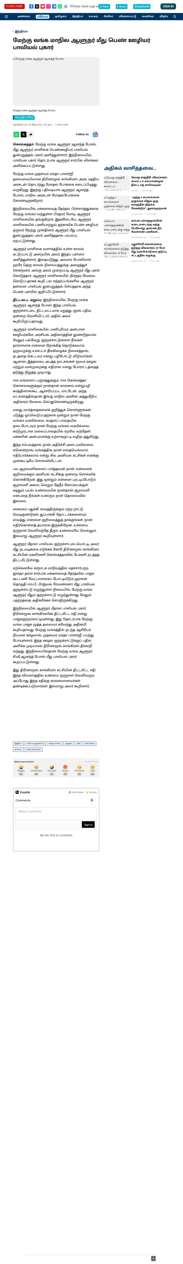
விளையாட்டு (127, 16)
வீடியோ (165, 16)
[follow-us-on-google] (95, 134)
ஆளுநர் (68, 743)
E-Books (121, 6)
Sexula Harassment (33, 749)
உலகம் (93, 16)
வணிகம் (148, 16)
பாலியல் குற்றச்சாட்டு (35, 743)
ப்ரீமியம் (42, 17)
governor (18, 749)
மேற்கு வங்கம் (54, 743)
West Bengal (89, 743)
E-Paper (104, 6)
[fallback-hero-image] (117, 183)
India (78, 743)
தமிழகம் (60, 16)
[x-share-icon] (23, 136)
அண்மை (24, 16)
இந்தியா (77, 16)
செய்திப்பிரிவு (24, 117)
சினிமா (108, 16)
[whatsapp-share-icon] (16, 136)
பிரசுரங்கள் (141, 6)
